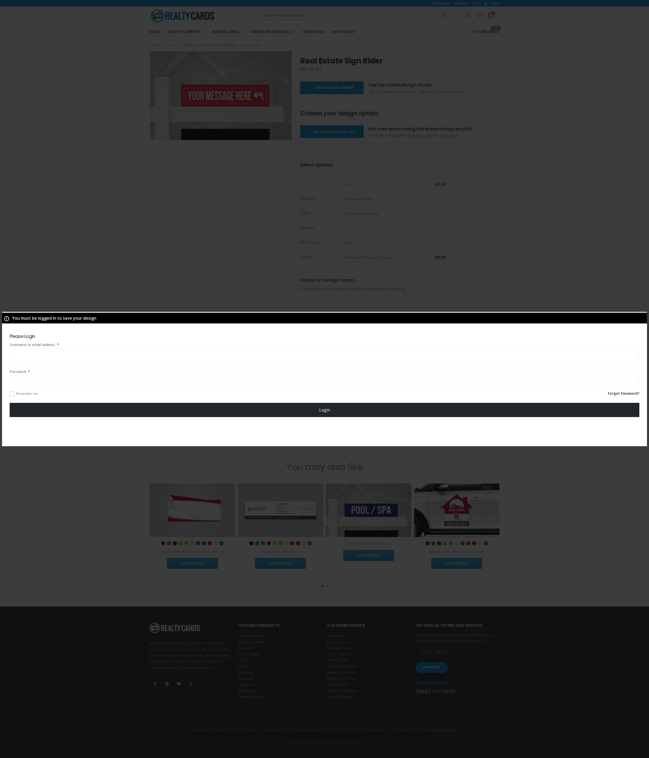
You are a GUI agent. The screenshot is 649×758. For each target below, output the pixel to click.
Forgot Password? (623, 393)
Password (27, 371)
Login (324, 410)
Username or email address (41, 344)
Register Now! (324, 431)
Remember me (27, 393)
